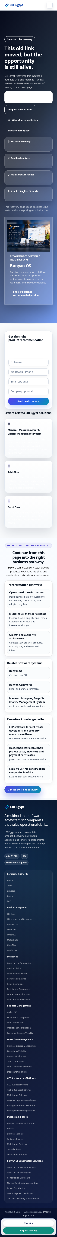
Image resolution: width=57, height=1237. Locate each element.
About (10, 880)
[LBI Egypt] (15, 5)
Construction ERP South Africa (21, 1167)
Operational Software (17, 1154)
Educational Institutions (18, 994)
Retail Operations (15, 983)
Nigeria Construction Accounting (22, 1182)
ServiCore (11, 929)
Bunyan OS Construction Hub (21, 1123)
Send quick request (28, 401)
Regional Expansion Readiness (21, 1100)
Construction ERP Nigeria (19, 1172)
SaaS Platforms (14, 1149)
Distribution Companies (18, 988)
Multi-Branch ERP (15, 1022)
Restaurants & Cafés (16, 978)
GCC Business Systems (17, 1084)
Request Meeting (28, 1230)
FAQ (9, 901)
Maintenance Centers (17, 973)
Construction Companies (19, 963)
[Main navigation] (50, 5)
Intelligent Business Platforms (21, 1105)
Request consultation (20, 109)
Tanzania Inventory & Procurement (23, 1198)
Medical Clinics (14, 968)
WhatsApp (29, 1223)
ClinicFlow (11, 945)
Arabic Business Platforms (19, 1089)
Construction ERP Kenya (18, 1177)
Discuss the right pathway (23, 789)
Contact (11, 895)
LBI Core (11, 913)
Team (9, 885)
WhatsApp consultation (25, 120)
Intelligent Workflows (17, 1071)
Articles (10, 1128)
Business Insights (15, 1133)
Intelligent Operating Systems (21, 1110)
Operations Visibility (16, 1051)
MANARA (11, 934)
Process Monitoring (16, 1056)
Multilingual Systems (17, 1144)
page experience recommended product (26, 97)
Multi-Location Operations (19, 1066)
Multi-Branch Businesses (18, 999)
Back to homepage (19, 130)
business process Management (21, 1045)
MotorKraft (12, 939)
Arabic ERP (12, 1012)
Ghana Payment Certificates (20, 1193)
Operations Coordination (19, 1027)
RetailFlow (12, 950)
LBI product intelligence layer (21, 919)
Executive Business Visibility (20, 1033)
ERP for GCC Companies (18, 1017)
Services (11, 890)
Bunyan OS (12, 924)
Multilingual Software (17, 1094)
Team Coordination (16, 1061)
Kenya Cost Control (16, 1188)
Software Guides (14, 1138)
